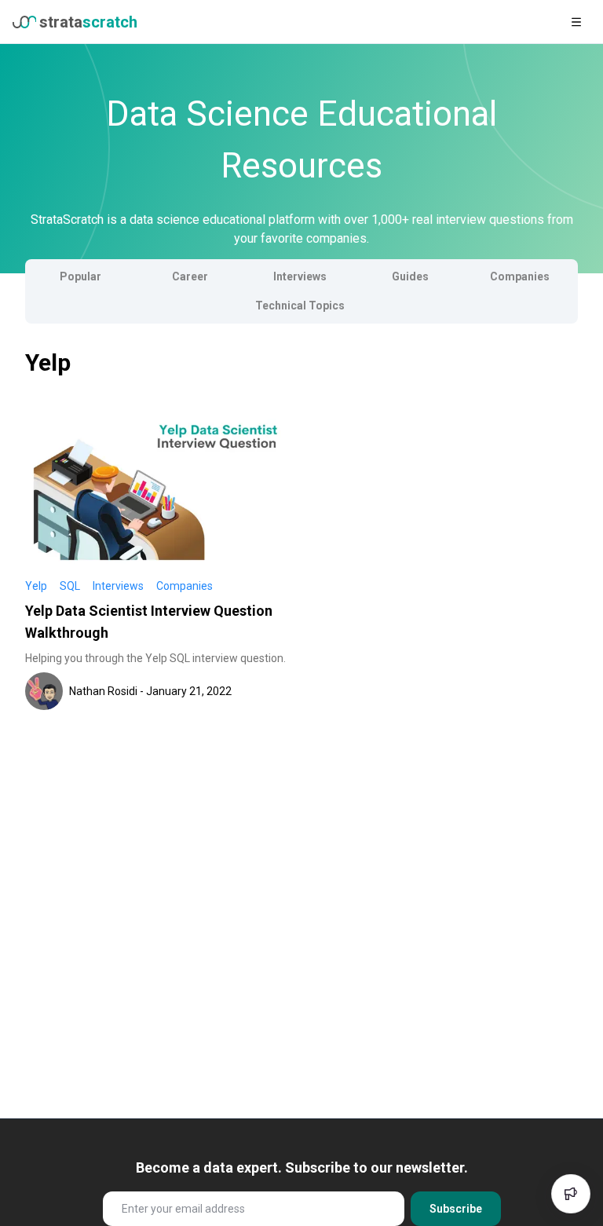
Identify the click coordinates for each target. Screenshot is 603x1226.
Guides (410, 276)
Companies (520, 276)
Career (190, 276)
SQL (70, 586)
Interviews (300, 276)
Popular (80, 276)
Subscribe (455, 1208)
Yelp (36, 586)
